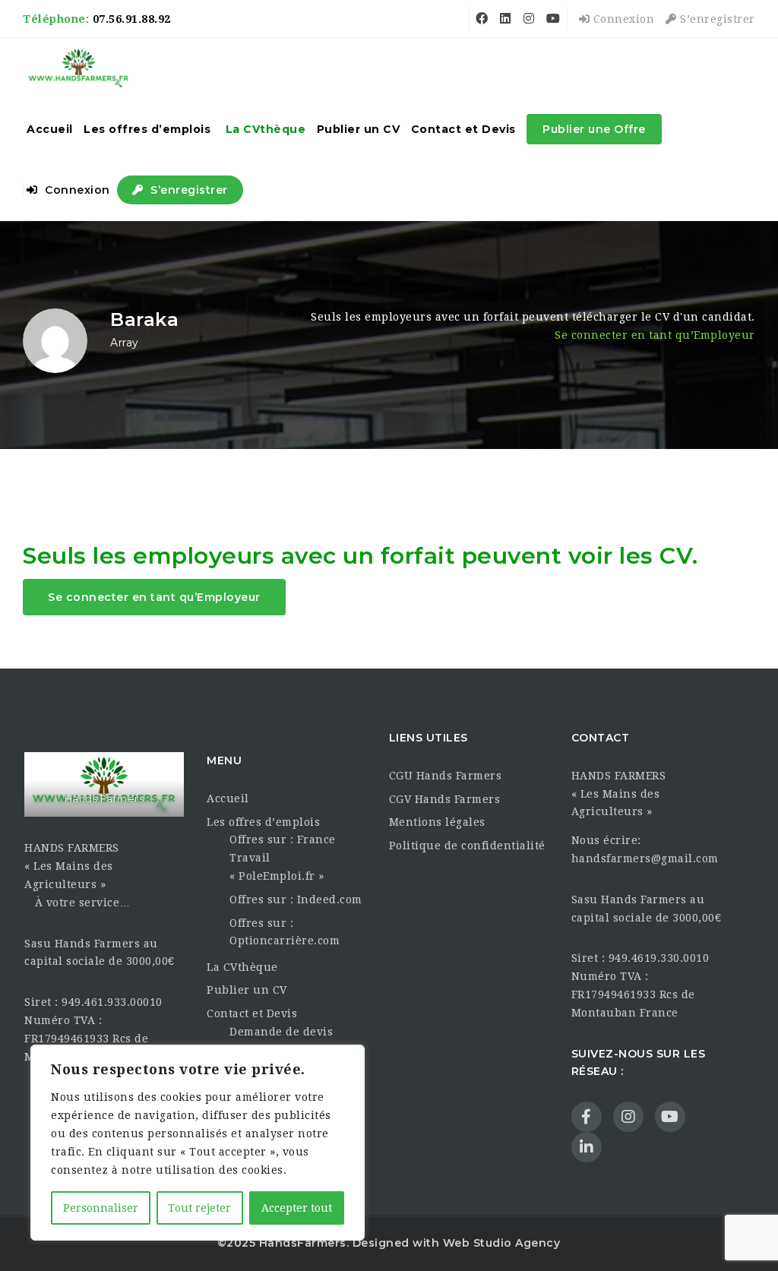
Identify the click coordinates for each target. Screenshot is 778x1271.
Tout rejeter (199, 1208)
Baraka (144, 319)
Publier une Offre (594, 129)
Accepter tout (296, 1208)
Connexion (622, 19)
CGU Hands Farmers (445, 776)
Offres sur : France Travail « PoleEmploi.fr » (282, 857)
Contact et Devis (463, 129)
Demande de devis (281, 1032)
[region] (197, 1143)
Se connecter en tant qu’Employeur (655, 335)
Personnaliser (100, 1208)
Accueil (50, 129)
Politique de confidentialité (467, 845)
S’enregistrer (716, 19)
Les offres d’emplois (147, 129)
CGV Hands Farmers (445, 799)
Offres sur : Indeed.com (295, 899)
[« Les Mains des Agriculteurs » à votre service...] (78, 68)
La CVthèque (266, 129)
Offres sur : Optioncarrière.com (284, 932)
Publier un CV (358, 129)
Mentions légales (437, 822)
